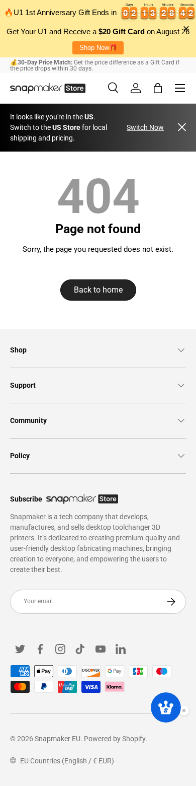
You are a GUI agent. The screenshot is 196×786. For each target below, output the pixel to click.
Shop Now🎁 (98, 47)
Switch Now (145, 127)
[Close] (182, 127)
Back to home (98, 290)
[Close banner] (186, 29)
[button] (158, 88)
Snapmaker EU (57, 739)
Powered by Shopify (114, 739)
